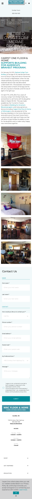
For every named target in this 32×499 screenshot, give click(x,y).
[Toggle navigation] (2, 3)
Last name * (5, 294)
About (13, 20)
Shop (6, 458)
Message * (5, 366)
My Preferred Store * (8, 356)
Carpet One (4, 20)
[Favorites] (25, 3)
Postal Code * (6, 345)
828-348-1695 (16, 13)
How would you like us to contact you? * (14, 311)
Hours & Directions (16, 423)
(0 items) (29, 3)
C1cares (19, 20)
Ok (16, 493)
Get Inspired (8, 465)
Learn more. (23, 490)
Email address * (6, 333)
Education (8, 473)
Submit (15, 399)
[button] (16, 316)
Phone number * (7, 322)
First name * (5, 283)
